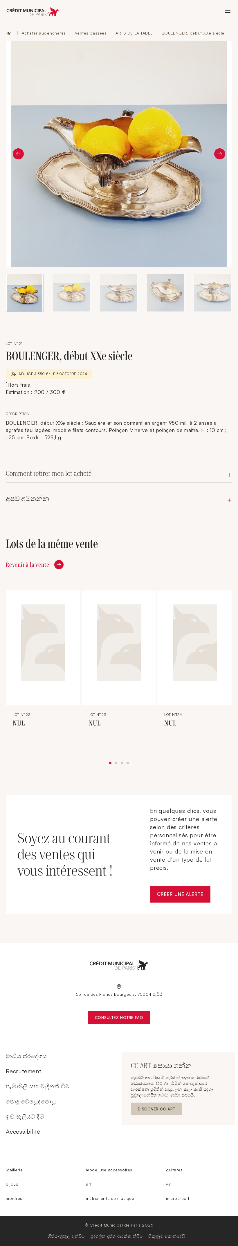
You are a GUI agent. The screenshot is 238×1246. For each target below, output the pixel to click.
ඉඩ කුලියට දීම (25, 1116)
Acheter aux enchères (44, 32)
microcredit (177, 1198)
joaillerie (14, 1169)
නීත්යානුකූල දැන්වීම (66, 1236)
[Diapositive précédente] (18, 153)
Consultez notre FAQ (122, 1018)
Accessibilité (23, 1131)
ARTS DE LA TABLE (134, 32)
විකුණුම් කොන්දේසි (166, 1236)
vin (169, 1184)
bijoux (12, 1184)
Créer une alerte (183, 895)
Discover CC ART (157, 1110)
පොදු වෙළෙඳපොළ (31, 1101)
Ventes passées (91, 32)
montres (14, 1198)
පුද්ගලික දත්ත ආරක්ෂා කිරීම (117, 1236)
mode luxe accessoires (109, 1169)
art (89, 1184)
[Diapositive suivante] (219, 153)
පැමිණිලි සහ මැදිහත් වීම (38, 1086)
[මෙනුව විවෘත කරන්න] (227, 10)
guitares (174, 1169)
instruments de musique (110, 1198)
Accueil (9, 33)
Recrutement (23, 1071)
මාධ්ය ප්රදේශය (26, 1056)
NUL (19, 723)
